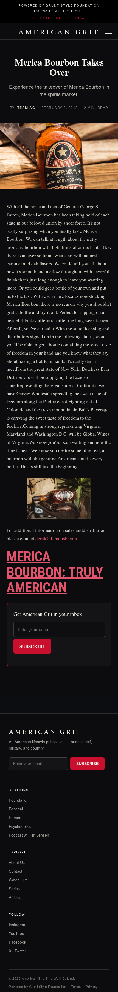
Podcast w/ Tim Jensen (29, 835)
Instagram (17, 924)
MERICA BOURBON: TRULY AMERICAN (55, 572)
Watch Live (18, 880)
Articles (15, 897)
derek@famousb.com (56, 538)
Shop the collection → (59, 18)
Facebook (17, 942)
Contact (15, 871)
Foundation (19, 800)
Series (14, 888)
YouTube (16, 933)
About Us (17, 862)
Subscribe (32, 646)
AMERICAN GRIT (59, 31)
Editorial (16, 809)
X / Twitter (17, 951)
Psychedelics (20, 826)
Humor (15, 817)
